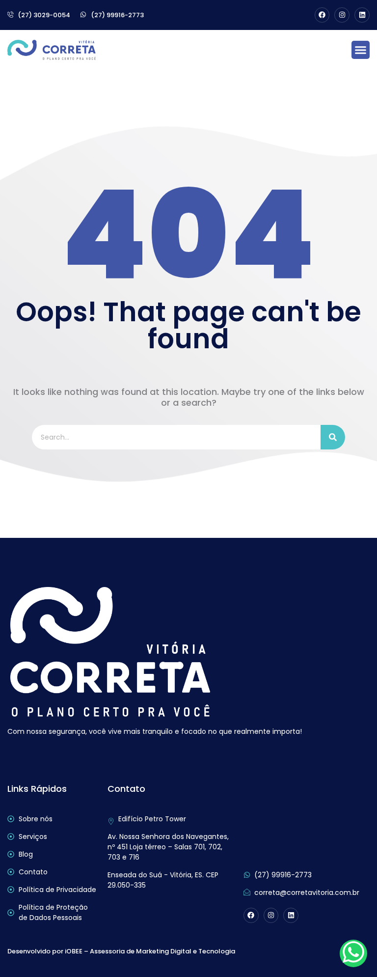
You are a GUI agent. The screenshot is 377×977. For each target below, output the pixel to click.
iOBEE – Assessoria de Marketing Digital (128, 951)
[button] (360, 50)
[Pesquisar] (333, 437)
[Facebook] (322, 15)
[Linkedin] (362, 15)
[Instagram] (342, 15)
